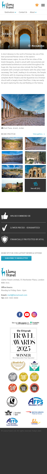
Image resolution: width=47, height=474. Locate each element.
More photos (38, 45)
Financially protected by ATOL (27, 239)
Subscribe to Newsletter (16, 258)
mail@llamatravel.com (17, 295)
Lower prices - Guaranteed (25, 227)
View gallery (37, 134)
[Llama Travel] (8, 5)
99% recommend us (20, 216)
